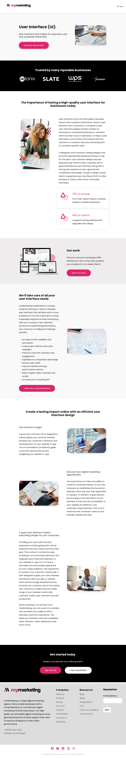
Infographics (86, 702)
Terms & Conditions (89, 710)
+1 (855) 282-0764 (13, 730)
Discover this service (34, 45)
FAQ (82, 706)
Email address (110, 695)
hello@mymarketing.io (15, 733)
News (82, 698)
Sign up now (50, 670)
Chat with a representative (37, 388)
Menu (121, 6)
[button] (123, 2)
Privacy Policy (86, 713)
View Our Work (79, 272)
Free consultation (78, 670)
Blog (82, 694)
